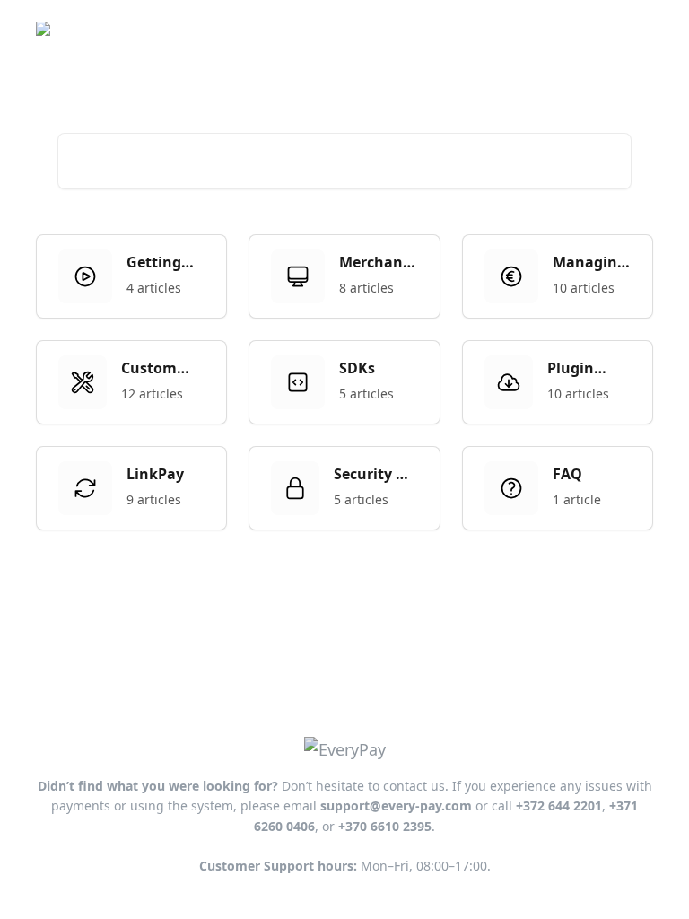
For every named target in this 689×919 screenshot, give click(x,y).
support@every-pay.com (396, 805)
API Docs (523, 28)
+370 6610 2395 (385, 826)
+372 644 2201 (559, 805)
